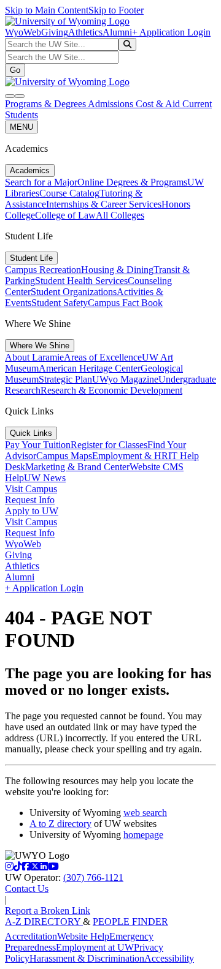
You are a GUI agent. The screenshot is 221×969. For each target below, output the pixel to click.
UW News (45, 478)
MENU (21, 127)
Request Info (30, 500)
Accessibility (169, 958)
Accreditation (31, 936)
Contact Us (26, 888)
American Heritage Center (90, 368)
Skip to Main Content (46, 10)
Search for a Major (41, 182)
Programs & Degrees (46, 104)
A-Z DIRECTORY (44, 921)
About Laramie (34, 357)
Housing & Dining (117, 269)
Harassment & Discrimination (86, 958)
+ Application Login (171, 32)
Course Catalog (69, 193)
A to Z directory (60, 823)
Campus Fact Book (125, 302)
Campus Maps (64, 456)
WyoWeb (23, 32)
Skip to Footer (116, 10)
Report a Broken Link (47, 910)
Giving (54, 32)
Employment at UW (95, 947)
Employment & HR (130, 456)
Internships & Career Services (103, 204)
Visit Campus (31, 489)
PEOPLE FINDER (130, 921)
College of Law (65, 215)
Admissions (112, 104)
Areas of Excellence (103, 357)
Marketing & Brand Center (77, 467)
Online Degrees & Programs (132, 182)
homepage (143, 834)
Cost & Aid (159, 104)
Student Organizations (74, 291)
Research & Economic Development (111, 390)
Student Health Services (81, 280)
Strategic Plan (65, 379)
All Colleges (120, 215)
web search (145, 812)
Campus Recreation (43, 269)
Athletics (85, 32)
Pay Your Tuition (38, 445)
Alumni (117, 32)
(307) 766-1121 (93, 877)
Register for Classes (109, 445)
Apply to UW (31, 511)
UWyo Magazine (125, 379)
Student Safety (59, 302)
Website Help (83, 936)
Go (15, 70)
